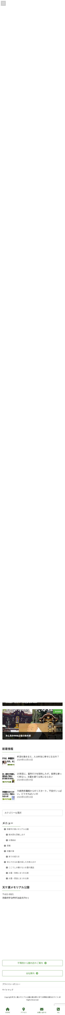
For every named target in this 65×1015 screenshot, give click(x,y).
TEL (58, 1012)
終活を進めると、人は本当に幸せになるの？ (38, 756)
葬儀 (8, 846)
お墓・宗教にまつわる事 (18, 873)
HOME (7, 1012)
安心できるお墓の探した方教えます (21, 862)
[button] (32, 963)
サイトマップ (7, 990)
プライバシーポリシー (11, 984)
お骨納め (12, 840)
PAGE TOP (60, 1000)
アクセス (24, 1012)
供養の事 (10, 851)
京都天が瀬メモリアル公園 (17, 829)
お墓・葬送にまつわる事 (18, 878)
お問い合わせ (41, 1012)
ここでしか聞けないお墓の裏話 (21, 868)
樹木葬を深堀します (16, 835)
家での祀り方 (14, 856)
